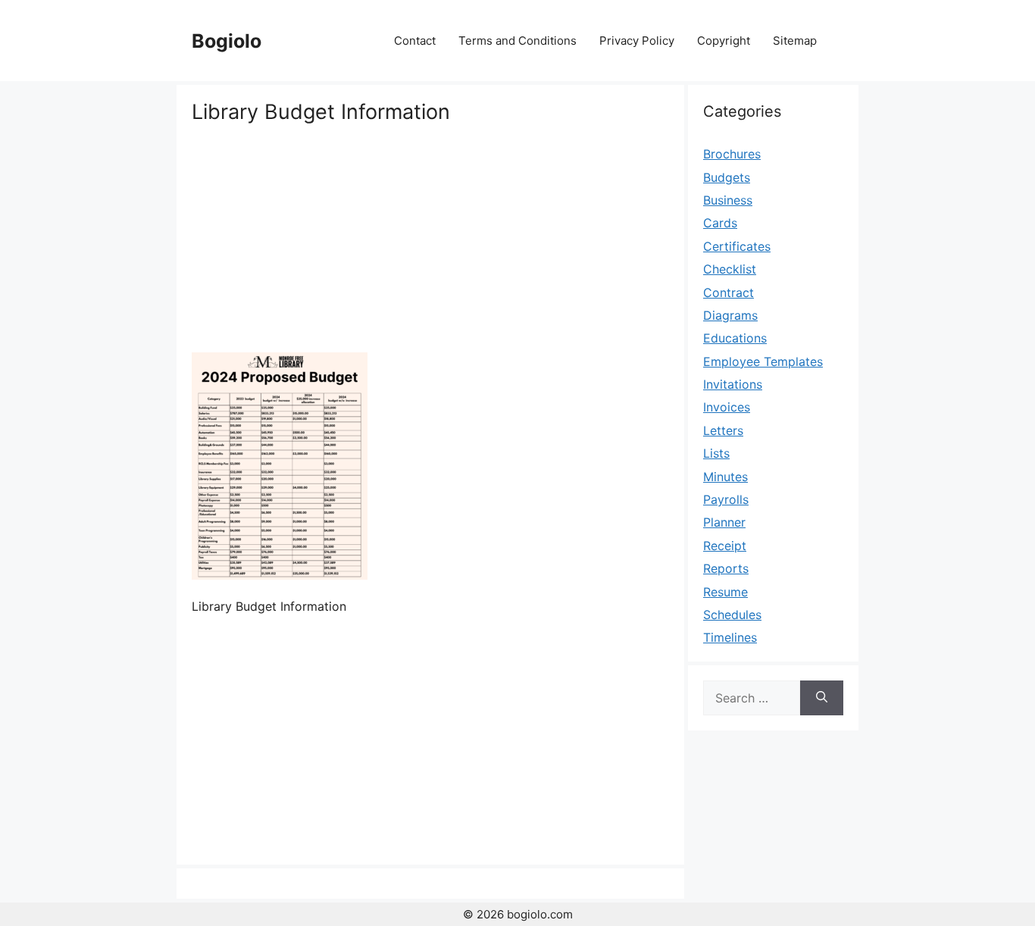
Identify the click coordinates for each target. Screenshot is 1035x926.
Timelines (730, 637)
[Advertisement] (430, 239)
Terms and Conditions (517, 40)
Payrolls (726, 499)
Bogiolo (226, 41)
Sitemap (795, 40)
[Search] (821, 697)
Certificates (737, 246)
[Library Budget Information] (279, 575)
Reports (726, 568)
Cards (720, 222)
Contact (415, 40)
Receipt (724, 545)
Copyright (723, 40)
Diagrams (730, 315)
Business (727, 200)
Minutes (725, 476)
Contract (728, 292)
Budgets (726, 177)
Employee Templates (763, 361)
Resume (725, 591)
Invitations (732, 384)
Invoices (726, 407)
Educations (735, 338)
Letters (723, 430)
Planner (724, 522)
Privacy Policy (636, 40)
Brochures (732, 153)
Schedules (732, 614)
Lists (716, 453)
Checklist (729, 269)
